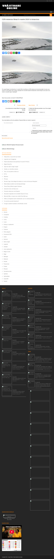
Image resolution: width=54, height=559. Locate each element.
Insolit (5, 236)
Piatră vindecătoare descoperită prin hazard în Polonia (16, 161)
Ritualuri (6, 268)
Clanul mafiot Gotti (38, 363)
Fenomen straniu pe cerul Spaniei (12, 191)
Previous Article (21, 105)
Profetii (5, 266)
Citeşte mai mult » (46, 361)
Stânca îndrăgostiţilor (39, 325)
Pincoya (6, 179)
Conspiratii (6, 214)
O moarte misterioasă (39, 372)
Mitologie (6, 256)
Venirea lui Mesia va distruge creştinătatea (42, 299)
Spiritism (6, 273)
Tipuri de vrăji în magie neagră (11, 166)
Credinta (6, 217)
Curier (5, 222)
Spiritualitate (7, 276)
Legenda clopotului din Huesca (40, 334)
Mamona (6, 176)
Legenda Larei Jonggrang (10, 159)
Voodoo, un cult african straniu (11, 169)
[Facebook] (49, 1)
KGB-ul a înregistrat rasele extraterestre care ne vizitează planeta (19, 198)
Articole (5, 212)
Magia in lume (7, 251)
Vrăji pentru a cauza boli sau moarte (12, 156)
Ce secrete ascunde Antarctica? (11, 201)
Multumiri (6, 259)
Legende (6, 244)
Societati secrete (7, 271)
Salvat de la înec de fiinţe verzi (11, 188)
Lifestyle (6, 246)
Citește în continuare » (17, 297)
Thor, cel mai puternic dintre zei (11, 171)
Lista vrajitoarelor (8, 249)
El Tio (5, 174)
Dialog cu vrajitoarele (9, 224)
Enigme (5, 227)
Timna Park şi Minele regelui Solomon (13, 186)
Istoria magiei (7, 241)
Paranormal (6, 264)
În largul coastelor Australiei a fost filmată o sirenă (15, 203)
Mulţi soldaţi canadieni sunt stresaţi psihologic (14, 183)
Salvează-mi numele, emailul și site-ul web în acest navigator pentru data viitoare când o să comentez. (41, 132)
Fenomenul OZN (12, 112)
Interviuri (6, 239)
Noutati (5, 261)
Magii (5, 254)
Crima (5, 219)
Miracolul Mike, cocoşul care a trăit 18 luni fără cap (15, 196)
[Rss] (47, 1)
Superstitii (6, 278)
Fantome (6, 229)
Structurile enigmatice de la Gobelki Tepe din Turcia (16, 193)
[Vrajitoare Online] (11, 7)
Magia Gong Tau (8, 164)
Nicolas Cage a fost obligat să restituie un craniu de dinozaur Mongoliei (20, 181)
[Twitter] (51, 1)
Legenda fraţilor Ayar (39, 308)
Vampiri (5, 281)
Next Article (32, 105)
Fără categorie (7, 231)
